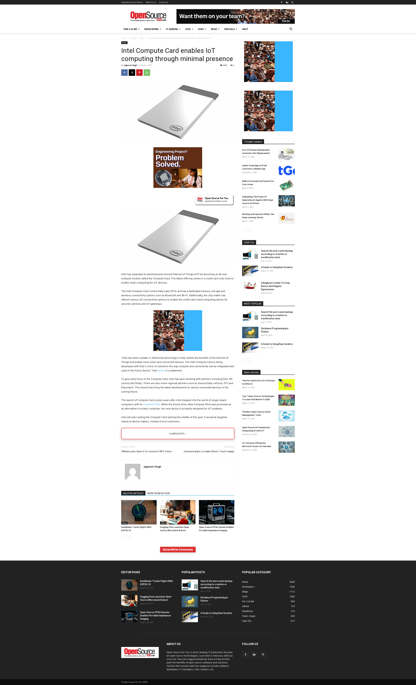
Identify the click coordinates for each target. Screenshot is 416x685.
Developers (151, 29)
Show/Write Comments (178, 549)
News (142, 38)
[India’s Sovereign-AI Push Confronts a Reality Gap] (287, 169)
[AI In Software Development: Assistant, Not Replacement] (287, 154)
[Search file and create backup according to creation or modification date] (250, 254)
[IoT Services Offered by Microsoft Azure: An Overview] (287, 447)
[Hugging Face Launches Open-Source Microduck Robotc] (177, 512)
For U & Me (130, 29)
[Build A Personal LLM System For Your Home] (287, 185)
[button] (291, 29)
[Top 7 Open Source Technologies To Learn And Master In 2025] (287, 400)
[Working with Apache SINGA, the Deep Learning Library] (287, 218)
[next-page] (128, 537)
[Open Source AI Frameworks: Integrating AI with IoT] (287, 431)
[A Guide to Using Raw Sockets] (250, 271)
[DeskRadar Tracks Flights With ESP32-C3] (139, 512)
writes (161, 370)
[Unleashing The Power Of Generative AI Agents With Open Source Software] (287, 200)
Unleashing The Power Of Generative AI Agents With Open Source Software (257, 200)
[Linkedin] (287, 2)
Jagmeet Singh (130, 65)
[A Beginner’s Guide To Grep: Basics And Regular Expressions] (250, 285)
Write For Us (151, 2)
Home (124, 38)
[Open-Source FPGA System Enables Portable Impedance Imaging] (216, 512)
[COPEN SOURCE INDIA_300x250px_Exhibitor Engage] (177, 353)
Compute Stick (151, 404)
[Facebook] (281, 2)
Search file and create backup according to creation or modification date (277, 254)
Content (133, 38)
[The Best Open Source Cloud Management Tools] (287, 415)
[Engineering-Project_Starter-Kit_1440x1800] (177, 187)
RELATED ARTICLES (133, 493)
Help (245, 29)
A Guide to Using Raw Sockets (277, 267)
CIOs (188, 29)
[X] (292, 2)
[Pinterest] (139, 72)
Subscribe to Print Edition (132, 2)
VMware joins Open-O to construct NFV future (146, 451)
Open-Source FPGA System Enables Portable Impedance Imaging (155, 615)
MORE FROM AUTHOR (158, 493)
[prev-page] (123, 537)
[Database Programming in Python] (250, 332)
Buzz (214, 29)
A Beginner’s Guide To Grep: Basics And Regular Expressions (275, 286)
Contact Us (163, 2)
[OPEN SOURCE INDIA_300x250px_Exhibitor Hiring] (268, 81)
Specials (229, 29)
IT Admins (172, 29)
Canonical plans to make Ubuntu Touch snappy (209, 451)
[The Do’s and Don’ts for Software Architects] (287, 384)
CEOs (201, 29)
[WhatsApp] (147, 72)
